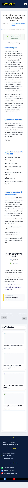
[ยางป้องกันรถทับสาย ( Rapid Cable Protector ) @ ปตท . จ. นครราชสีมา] (14, 358)
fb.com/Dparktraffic (9, 470)
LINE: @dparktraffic (9, 468)
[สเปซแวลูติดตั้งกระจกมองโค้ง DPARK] (14, 399)
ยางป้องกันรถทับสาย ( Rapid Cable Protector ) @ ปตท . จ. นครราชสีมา (12, 366)
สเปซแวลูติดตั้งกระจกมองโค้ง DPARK (13, 406)
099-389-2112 (6, 458)
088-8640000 (7, 456)
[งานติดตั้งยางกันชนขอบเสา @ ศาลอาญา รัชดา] (14, 338)
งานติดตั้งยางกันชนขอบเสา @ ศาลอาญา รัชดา (13, 346)
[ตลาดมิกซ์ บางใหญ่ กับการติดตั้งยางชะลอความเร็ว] (14, 378)
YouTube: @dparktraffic (10, 473)
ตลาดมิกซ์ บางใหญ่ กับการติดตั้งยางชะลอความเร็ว (13, 386)
